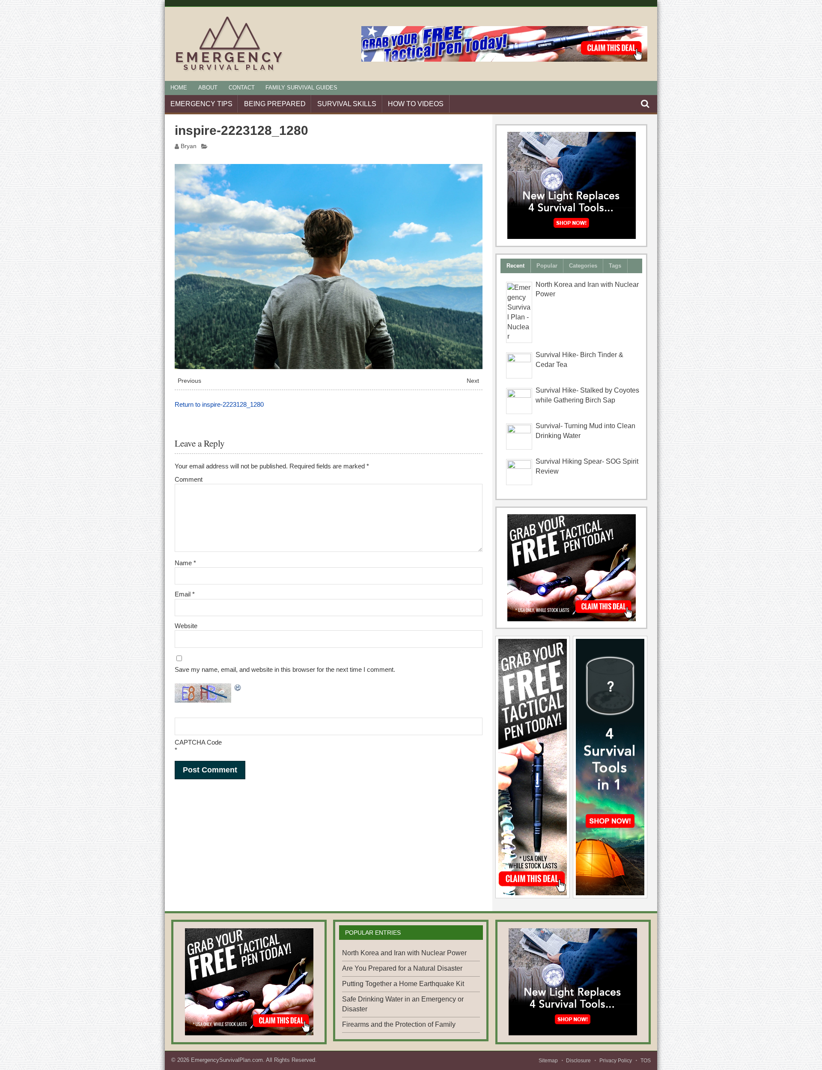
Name (185, 563)
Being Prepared (275, 103)
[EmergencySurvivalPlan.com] (229, 71)
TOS (645, 1060)
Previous (189, 381)
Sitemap (548, 1060)
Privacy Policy (615, 1060)
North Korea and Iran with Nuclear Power (404, 953)
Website (186, 626)
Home (178, 87)
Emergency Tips (201, 103)
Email (185, 594)
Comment (189, 479)
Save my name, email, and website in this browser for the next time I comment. (285, 669)
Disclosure (578, 1060)
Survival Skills (346, 103)
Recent (515, 265)
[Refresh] (238, 688)
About (207, 87)
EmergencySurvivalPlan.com (227, 1060)
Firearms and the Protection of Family (399, 1024)
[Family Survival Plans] (571, 567)
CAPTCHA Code (198, 742)
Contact (242, 87)
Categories (583, 265)
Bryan (189, 146)
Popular (546, 265)
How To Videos (416, 103)
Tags (615, 265)
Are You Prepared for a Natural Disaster (402, 968)
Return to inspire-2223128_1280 (219, 404)
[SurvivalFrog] (571, 185)
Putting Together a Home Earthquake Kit (403, 983)
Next (473, 381)
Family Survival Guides (301, 87)
